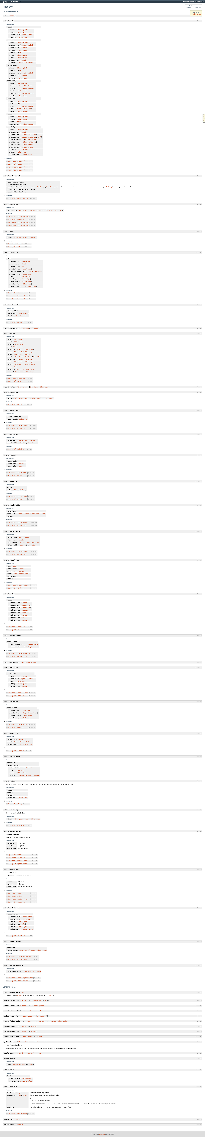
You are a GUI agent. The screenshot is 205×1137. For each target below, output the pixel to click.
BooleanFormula (25, 775)
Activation (26, 605)
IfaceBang (27, 284)
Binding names (196, 14)
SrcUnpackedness (21, 819)
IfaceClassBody (23, 111)
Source (192, 1)
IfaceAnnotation (23, 653)
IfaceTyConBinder (27, 45)
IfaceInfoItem (19, 490)
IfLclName (28, 86)
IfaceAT (20, 244)
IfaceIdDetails (28, 35)
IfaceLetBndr (19, 404)
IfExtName (27, 134)
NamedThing (12, 170)
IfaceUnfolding (23, 551)
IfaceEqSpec (26, 274)
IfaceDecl (21, 161)
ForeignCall (20, 369)
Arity (20, 542)
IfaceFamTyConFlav (27, 93)
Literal (17, 367)
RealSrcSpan (21, 744)
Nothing (109, 187)
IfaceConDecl (19, 293)
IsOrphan (24, 620)
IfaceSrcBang (31, 286)
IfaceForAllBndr (31, 139)
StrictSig (21, 569)
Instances (9, 158)
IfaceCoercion (18, 347)
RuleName (24, 602)
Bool (24, 60)
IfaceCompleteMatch (25, 978)
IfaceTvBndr (26, 269)
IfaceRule (21, 627)
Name (22, 992)
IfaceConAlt (22, 387)
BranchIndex (28, 929)
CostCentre (18, 742)
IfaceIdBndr (27, 919)
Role (20, 52)
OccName (34, 662)
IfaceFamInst (22, 724)
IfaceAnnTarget (33, 644)
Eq (9, 855)
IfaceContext (22, 55)
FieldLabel (28, 154)
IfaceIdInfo (23, 37)
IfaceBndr (22, 545)
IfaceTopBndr (22, 30)
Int (25, 739)
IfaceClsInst (22, 693)
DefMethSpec (48, 210)
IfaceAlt (36, 357)
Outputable (12, 161)
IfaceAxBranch (28, 124)
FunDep (19, 109)
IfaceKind (24, 75)
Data (9, 858)
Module (20, 739)
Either (19, 513)
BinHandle (23, 1000)
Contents (197, 1)
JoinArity (23, 419)
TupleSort (20, 349)
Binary (10, 164)
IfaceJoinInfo (47, 398)
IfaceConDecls (22, 57)
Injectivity (23, 96)
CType (25, 50)
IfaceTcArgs (23, 922)
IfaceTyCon (22, 119)
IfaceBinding (19, 362)
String (29, 744)
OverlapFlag (23, 684)
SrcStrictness (34, 819)
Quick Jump (186, 1)
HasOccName (12, 167)
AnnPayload (30, 647)
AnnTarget (26, 662)
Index (202, 1)
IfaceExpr (29, 349)
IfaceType (13, 16)
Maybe (20, 50)
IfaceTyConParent (26, 62)
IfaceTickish (20, 372)
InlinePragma (19, 571)
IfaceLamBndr (19, 352)
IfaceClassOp (22, 216)
